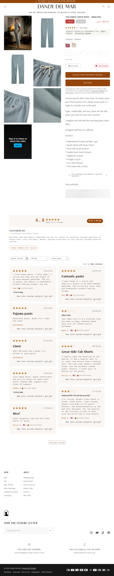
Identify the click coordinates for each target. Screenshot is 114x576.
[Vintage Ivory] (74, 44)
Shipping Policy (28, 477)
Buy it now (88, 83)
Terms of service (26, 572)
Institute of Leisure (11, 492)
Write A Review (95, 221)
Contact (26, 492)
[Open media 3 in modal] (18, 69)
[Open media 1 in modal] (18, 33)
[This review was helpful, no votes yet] (46, 296)
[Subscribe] (50, 530)
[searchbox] (17, 258)
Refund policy (7, 572)
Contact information (46, 572)
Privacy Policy (28, 488)
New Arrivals (8, 485)
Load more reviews (57, 443)
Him (5, 477)
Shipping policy (35, 572)
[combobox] (39, 259)
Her (5, 481)
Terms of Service (29, 485)
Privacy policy (16, 572)
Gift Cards (27, 495)
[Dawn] (67, 44)
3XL (106, 53)
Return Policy (28, 481)
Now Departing (9, 488)
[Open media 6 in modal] (47, 105)
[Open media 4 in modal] (47, 69)
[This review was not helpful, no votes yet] (50, 296)
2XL (100, 53)
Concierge (7, 495)
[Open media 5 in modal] (18, 105)
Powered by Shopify (29, 568)
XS (68, 53)
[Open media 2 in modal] (47, 33)
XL (94, 53)
